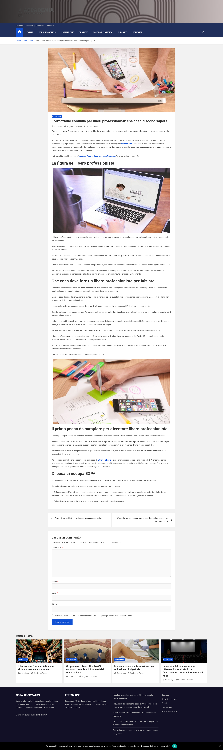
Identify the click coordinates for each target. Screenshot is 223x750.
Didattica (29, 26)
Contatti (137, 32)
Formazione (67, 32)
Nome (55, 582)
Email (55, 593)
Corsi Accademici (47, 32)
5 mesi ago (121, 673)
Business (83, 32)
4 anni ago (58, 126)
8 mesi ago (169, 680)
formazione (126, 144)
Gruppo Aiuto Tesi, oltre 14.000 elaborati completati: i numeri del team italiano (85, 669)
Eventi (30, 32)
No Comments (92, 126)
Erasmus (50, 26)
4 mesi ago (24, 673)
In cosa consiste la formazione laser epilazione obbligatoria (134, 668)
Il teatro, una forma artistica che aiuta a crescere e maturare (36, 668)
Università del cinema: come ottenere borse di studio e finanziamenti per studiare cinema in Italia (183, 671)
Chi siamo (122, 32)
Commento (57, 548)
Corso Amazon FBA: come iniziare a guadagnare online (78, 518)
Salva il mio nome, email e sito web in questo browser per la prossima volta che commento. (94, 615)
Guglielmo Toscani (74, 126)
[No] (219, 746)
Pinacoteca (40, 26)
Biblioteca (19, 26)
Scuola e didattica (102, 32)
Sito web (55, 604)
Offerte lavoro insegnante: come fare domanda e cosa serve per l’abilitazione (142, 520)
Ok (175, 746)
